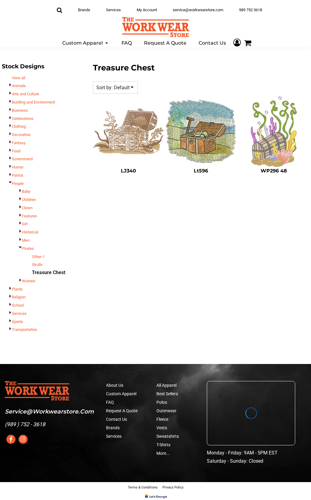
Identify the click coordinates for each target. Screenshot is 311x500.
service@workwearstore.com (198, 10)
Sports (17, 321)
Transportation (24, 329)
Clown (27, 208)
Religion (19, 297)
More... (163, 453)
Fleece (162, 419)
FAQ (110, 402)
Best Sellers (167, 393)
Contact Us (116, 419)
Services (113, 10)
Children (29, 199)
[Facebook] (10, 439)
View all (18, 78)
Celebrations (22, 118)
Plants (17, 289)
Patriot (17, 175)
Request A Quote (122, 410)
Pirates (28, 248)
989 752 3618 (250, 10)
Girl (25, 224)
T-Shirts (163, 444)
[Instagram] (23, 439)
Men (25, 240)
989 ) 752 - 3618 (26, 424)
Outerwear (166, 410)
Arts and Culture (25, 94)
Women (28, 281)
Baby (26, 191)
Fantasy (19, 143)
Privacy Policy (172, 487)
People (18, 183)
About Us (114, 385)
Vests (161, 427)
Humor (17, 167)
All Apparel (166, 385)
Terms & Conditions (143, 487)
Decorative (21, 134)
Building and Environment (33, 102)
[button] (85, 42)
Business (20, 110)
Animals (19, 85)
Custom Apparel (121, 393)
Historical (30, 232)
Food (16, 151)
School (18, 305)
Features (29, 216)
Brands (84, 10)
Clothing (19, 126)
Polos (161, 402)
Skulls (37, 264)
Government (22, 159)
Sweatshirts (167, 436)
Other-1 (38, 256)
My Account (147, 10)
